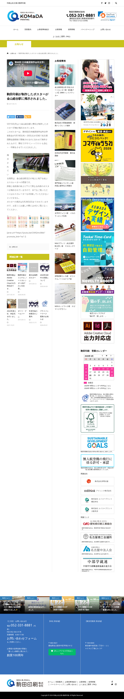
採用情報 (71, 29)
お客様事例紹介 (43, 29)
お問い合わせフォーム (22, 638)
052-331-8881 (21, 625)
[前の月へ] (103, 356)
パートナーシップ (87, 29)
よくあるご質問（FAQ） (62, 36)
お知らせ (19, 44)
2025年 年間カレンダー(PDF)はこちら (97, 386)
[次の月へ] (112, 356)
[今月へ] (107, 356)
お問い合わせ (106, 29)
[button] (107, 16)
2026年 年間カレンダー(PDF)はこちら (97, 388)
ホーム (15, 29)
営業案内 (27, 29)
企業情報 (58, 29)
